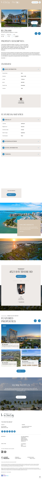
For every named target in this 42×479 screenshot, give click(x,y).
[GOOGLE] (15, 431)
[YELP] (10, 431)
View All (34, 22)
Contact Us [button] (23, 441)
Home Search (23, 437)
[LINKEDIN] (7, 431)
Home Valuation (24, 438)
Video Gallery (23, 446)
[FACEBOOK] (2, 431)
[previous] (35, 320)
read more (22, 231)
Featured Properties (24, 436)
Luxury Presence (18, 458)
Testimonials (23, 443)
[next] (39, 320)
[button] (21, 397)
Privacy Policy (32, 458)
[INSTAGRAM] (5, 431)
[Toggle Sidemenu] (40, 2)
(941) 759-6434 (34, 2)
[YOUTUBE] (12, 431)
